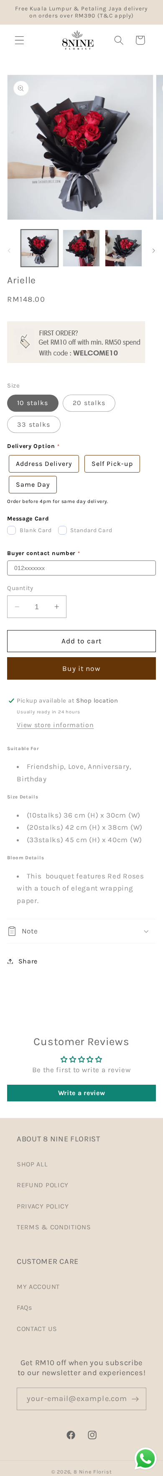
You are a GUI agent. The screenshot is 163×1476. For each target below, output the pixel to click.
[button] (19, 40)
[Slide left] (9, 251)
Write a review (81, 1093)
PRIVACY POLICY (43, 1206)
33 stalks (33, 424)
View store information (55, 725)
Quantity (20, 588)
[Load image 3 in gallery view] (123, 248)
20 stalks (89, 403)
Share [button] (28, 961)
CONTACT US (37, 1329)
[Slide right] (154, 251)
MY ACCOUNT (38, 1287)
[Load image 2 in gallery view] (81, 248)
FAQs (24, 1307)
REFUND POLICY (43, 1185)
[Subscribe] (135, 1399)
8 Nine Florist (93, 1471)
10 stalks (32, 403)
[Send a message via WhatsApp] (145, 1459)
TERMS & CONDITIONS (54, 1227)
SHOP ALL (32, 1164)
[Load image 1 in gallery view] (39, 248)
